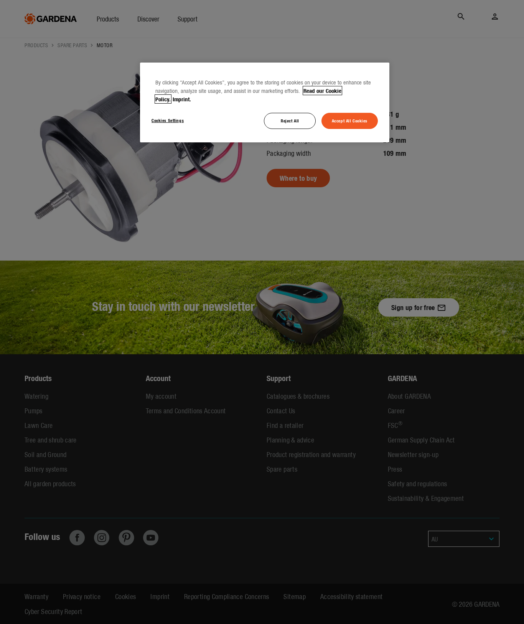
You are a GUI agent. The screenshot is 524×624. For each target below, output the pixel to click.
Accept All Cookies (349, 120)
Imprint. (182, 99)
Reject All (290, 120)
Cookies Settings (168, 120)
